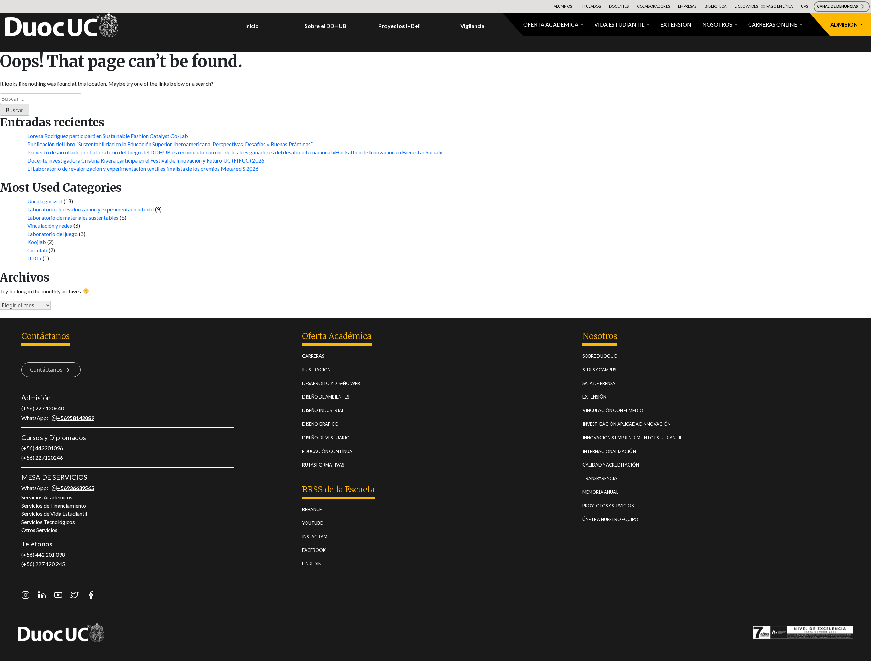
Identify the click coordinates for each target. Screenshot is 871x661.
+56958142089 (75, 417)
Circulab (37, 250)
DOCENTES (619, 6)
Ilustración (316, 369)
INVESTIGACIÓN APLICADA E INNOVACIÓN (626, 424)
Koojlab (36, 242)
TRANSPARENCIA (599, 478)
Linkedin (312, 563)
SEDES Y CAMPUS (599, 369)
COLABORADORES (653, 6)
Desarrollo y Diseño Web (331, 383)
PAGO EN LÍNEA (779, 6)
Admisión (844, 24)
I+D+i (34, 258)
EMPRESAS (687, 6)
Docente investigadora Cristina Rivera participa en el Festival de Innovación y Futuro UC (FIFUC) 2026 (145, 160)
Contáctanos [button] (47, 369)
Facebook (314, 550)
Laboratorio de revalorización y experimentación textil (90, 209)
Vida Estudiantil (619, 24)
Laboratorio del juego (52, 234)
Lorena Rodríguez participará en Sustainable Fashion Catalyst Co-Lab (107, 136)
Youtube (312, 523)
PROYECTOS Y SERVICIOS (608, 505)
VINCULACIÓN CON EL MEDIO (612, 410)
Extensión (675, 24)
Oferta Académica (551, 24)
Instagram (314, 536)
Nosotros (717, 24)
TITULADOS (590, 6)
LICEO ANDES (746, 6)
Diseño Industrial (323, 410)
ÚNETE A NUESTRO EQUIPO (610, 519)
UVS (804, 6)
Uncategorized (44, 201)
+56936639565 (75, 488)
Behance (312, 509)
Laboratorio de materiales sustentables (72, 217)
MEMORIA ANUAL (600, 492)
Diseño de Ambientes (325, 397)
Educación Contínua (327, 451)
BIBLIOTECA (715, 6)
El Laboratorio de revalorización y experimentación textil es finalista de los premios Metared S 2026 (143, 168)
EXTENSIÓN (594, 397)
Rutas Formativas (323, 465)
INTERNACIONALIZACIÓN (609, 451)
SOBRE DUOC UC (599, 356)
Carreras (313, 356)
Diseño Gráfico (320, 424)
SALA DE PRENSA (598, 383)
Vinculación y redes (49, 225)
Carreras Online (773, 24)
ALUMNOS (563, 6)
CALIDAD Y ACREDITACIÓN (610, 465)
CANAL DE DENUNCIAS (837, 6)
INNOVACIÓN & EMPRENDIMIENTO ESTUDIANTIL (632, 437)
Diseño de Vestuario (326, 437)
